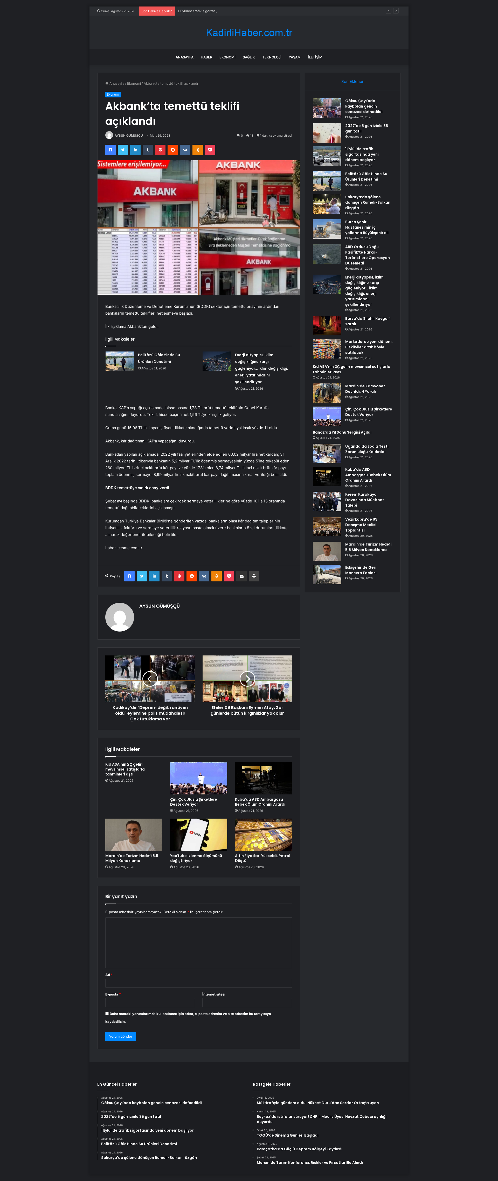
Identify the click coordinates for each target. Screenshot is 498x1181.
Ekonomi (227, 57)
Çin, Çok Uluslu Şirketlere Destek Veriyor (193, 802)
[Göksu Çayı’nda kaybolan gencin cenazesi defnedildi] (327, 108)
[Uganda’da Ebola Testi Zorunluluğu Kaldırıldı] (327, 453)
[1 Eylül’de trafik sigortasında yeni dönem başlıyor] (327, 156)
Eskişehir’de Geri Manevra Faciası (361, 570)
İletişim (315, 57)
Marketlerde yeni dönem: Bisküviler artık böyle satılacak (369, 347)
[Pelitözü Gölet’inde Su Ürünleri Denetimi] (120, 361)
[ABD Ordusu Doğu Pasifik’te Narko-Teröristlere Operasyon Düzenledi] (327, 254)
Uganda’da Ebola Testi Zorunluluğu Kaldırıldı (367, 449)
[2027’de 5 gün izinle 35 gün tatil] (327, 133)
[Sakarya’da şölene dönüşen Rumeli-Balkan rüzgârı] (327, 204)
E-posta (113, 994)
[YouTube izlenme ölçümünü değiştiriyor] (198, 835)
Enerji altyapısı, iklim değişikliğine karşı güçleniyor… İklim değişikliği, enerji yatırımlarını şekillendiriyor (261, 368)
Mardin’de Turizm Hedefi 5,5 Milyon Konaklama (131, 858)
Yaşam (295, 57)
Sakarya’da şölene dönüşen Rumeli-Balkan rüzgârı (367, 202)
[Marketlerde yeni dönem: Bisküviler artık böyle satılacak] (327, 349)
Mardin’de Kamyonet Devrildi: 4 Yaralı (365, 388)
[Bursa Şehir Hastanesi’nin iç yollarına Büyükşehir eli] (327, 229)
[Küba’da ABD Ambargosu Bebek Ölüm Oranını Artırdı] (263, 778)
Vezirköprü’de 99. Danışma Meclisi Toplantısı (361, 525)
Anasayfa (184, 57)
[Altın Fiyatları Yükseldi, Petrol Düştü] (263, 835)
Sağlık (249, 57)
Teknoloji (271, 57)
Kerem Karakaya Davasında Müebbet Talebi (364, 500)
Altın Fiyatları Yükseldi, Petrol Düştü (262, 858)
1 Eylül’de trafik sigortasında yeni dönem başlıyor (217, 11)
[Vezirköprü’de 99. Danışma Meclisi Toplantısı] (327, 526)
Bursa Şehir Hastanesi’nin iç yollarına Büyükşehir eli (367, 227)
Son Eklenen (352, 81)
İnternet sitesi (213, 994)
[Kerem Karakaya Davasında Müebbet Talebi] (327, 501)
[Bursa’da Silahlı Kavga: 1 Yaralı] (327, 325)
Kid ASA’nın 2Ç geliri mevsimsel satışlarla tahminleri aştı (125, 769)
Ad (109, 975)
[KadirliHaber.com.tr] (249, 32)
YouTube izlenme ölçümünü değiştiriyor (196, 858)
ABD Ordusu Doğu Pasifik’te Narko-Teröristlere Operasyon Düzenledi (367, 255)
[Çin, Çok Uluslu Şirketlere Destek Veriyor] (198, 778)
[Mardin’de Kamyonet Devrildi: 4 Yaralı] (327, 393)
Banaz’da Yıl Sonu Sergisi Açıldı (342, 432)
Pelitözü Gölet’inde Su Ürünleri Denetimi (366, 176)
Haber (206, 57)
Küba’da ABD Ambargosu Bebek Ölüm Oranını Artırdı (260, 802)
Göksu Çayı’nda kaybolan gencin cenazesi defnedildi (364, 106)
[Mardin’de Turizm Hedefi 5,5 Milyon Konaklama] (133, 835)
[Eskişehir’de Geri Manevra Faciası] (327, 574)
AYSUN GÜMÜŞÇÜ (129, 135)
